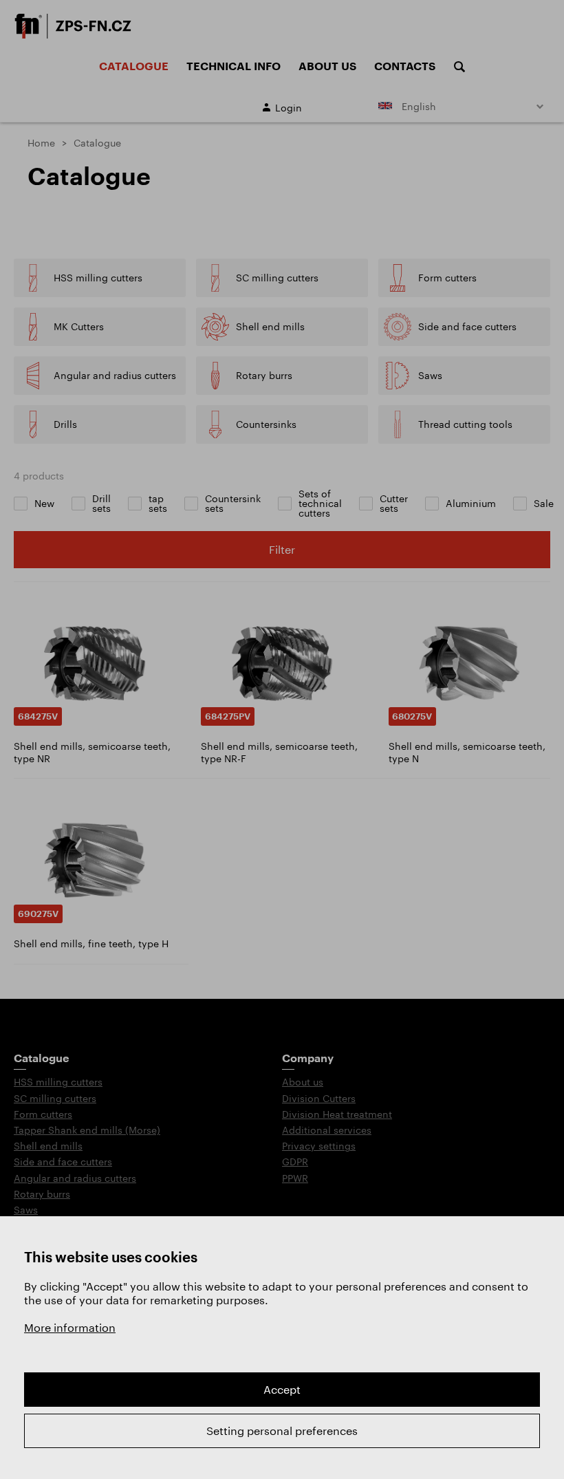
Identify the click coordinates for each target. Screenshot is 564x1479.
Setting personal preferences (282, 1430)
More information (70, 1327)
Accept (282, 1389)
